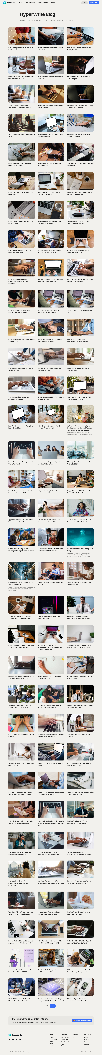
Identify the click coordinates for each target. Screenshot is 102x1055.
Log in (84, 2)
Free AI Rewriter (65, 1042)
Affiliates (86, 1044)
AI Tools (21, 2)
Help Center (53, 1046)
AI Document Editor (53, 1040)
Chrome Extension (43, 2)
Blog (74, 1037)
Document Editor (30, 2)
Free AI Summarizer (65, 1045)
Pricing (53, 2)
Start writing (94, 2)
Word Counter (65, 1037)
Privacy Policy (85, 1051)
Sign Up (86, 1039)
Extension (87, 1042)
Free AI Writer (65, 1039)
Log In (86, 1037)
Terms (92, 1051)
